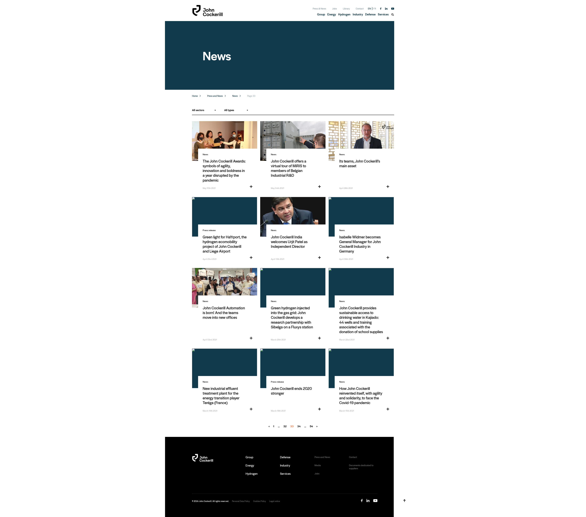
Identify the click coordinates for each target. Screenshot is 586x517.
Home (195, 95)
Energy (250, 465)
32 (285, 426)
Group (249, 457)
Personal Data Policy (241, 501)
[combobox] (204, 110)
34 (299, 426)
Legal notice (274, 501)
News (235, 95)
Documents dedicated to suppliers (361, 467)
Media (318, 465)
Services (285, 473)
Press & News (319, 8)
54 (311, 426)
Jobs (334, 8)
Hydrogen (252, 473)
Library (346, 8)
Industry (285, 465)
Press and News (215, 95)
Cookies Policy (259, 501)
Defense (285, 457)
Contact (360, 8)
